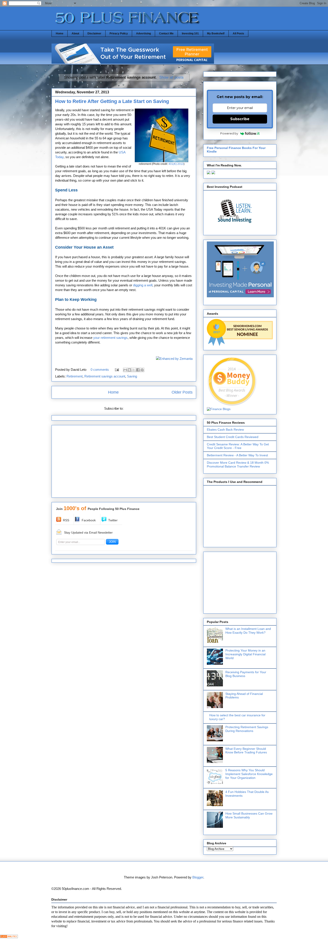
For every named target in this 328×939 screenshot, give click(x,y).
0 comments (100, 369)
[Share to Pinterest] (142, 370)
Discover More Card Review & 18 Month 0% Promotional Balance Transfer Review (238, 464)
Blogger (197, 877)
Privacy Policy (119, 33)
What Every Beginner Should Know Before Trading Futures (246, 750)
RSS (66, 520)
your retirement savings (110, 338)
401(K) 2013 (176, 164)
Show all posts (171, 77)
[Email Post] (116, 369)
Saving (132, 376)
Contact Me (166, 33)
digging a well (142, 285)
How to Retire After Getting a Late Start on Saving (112, 101)
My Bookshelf (215, 33)
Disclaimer (94, 33)
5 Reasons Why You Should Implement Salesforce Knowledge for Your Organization (249, 774)
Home (59, 33)
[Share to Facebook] (138, 370)
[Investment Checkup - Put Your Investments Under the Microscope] (133, 62)
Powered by (229, 133)
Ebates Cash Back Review (225, 429)
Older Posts (182, 392)
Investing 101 (190, 33)
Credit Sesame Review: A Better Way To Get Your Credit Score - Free (238, 446)
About (75, 33)
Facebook (89, 520)
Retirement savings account (104, 376)
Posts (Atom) (134, 408)
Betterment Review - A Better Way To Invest (237, 455)
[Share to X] (133, 370)
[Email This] (125, 370)
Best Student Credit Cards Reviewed (232, 437)
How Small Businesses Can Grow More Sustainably (248, 815)
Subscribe (239, 119)
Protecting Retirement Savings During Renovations (246, 729)
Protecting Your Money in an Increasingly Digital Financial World (245, 654)
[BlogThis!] (129, 370)
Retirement (74, 376)
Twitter (113, 520)
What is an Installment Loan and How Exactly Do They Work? (248, 630)
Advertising (143, 33)
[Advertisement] (124, 463)
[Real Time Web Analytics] (9, 937)
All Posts (238, 33)
